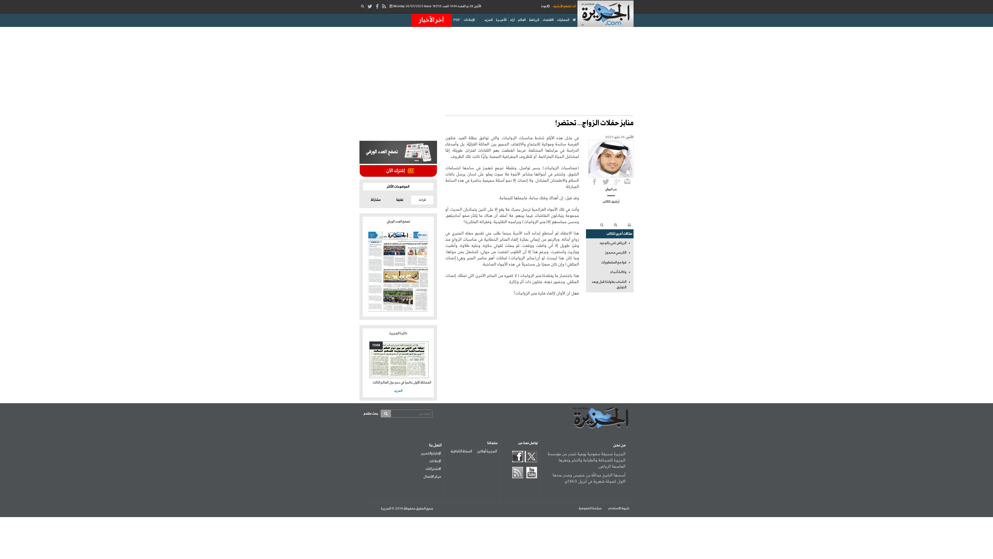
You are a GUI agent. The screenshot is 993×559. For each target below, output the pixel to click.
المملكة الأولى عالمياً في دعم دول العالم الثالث (402, 382)
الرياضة (534, 20)
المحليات (563, 20)
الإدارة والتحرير (431, 453)
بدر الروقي (611, 189)
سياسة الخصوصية (590, 508)
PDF (456, 20)
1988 (376, 345)
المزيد (488, 20)
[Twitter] (370, 6)
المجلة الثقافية (461, 451)
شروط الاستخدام (618, 508)
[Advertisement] (496, 71)
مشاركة (375, 200)
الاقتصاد (548, 20)
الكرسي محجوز (615, 252)
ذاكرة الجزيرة (398, 333)
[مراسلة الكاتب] (627, 182)
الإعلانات (469, 20)
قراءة (422, 200)
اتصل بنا (435, 445)
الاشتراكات (433, 469)
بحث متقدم (371, 413)
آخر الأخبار (431, 20)
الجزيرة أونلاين (487, 451)
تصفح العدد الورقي (398, 221)
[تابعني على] (617, 182)
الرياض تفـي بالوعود (612, 243)
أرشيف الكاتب (611, 201)
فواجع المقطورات (613, 262)
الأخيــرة (501, 20)
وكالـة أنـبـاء (618, 272)
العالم (522, 20)
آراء (512, 20)
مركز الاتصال (432, 477)
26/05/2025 (437, 6)
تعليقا (399, 200)
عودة (544, 6)
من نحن (619, 445)
